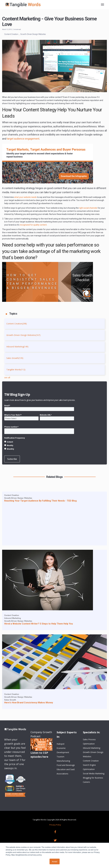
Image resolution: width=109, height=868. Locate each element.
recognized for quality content (33, 225)
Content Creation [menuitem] (91, 760)
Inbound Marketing (17, 346)
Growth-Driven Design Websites (33, 34)
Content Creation (11, 34)
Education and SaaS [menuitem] (66, 769)
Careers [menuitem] (86, 782)
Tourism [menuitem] (60, 756)
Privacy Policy (55, 824)
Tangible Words (15, 369)
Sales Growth (14, 358)
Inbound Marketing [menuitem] (91, 748)
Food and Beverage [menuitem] (66, 765)
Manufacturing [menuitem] (63, 761)
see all (7, 377)
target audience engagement (23, 138)
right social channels (88, 208)
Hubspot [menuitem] (60, 743)
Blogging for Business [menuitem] (93, 777)
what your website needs (25, 197)
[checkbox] (39, 445)
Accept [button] (54, 861)
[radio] (39, 441)
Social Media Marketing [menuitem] (93, 773)
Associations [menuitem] (62, 773)
